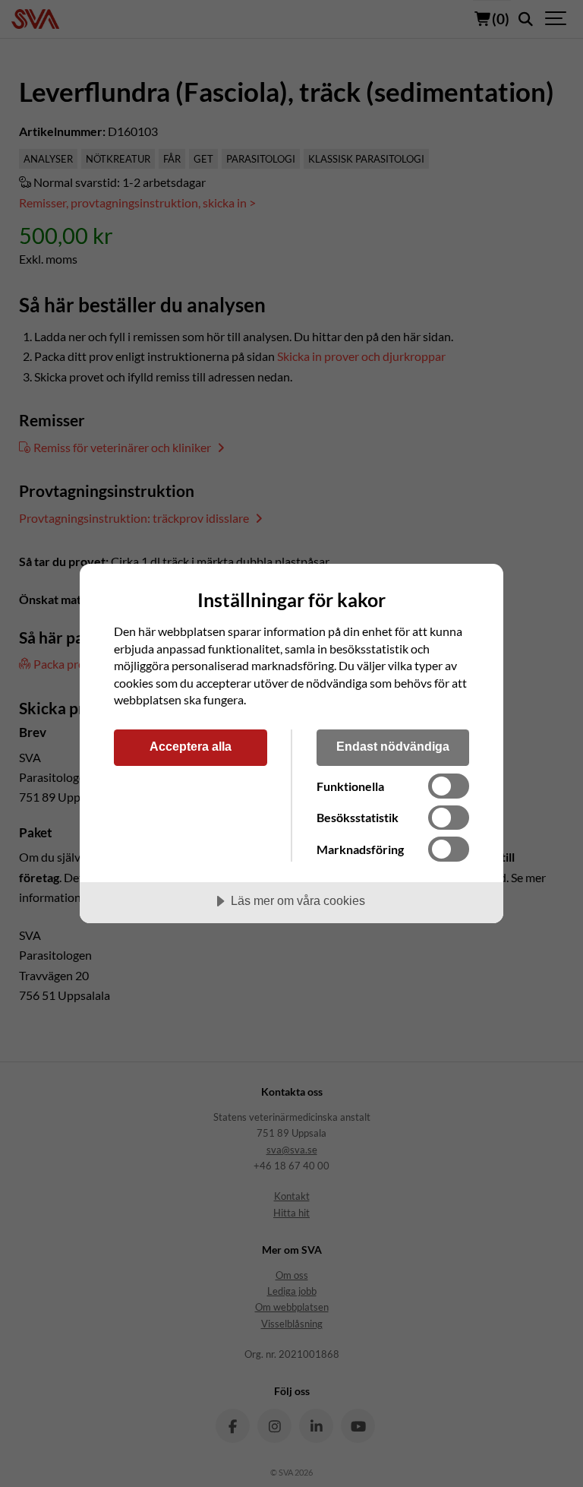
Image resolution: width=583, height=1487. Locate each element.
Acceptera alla (191, 746)
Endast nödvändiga (392, 746)
